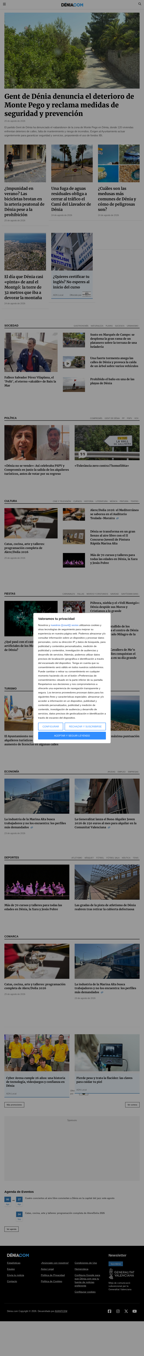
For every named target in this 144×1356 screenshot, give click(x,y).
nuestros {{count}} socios (64, 625)
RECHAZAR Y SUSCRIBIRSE (85, 726)
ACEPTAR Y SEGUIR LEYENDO (72, 735)
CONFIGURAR (50, 726)
